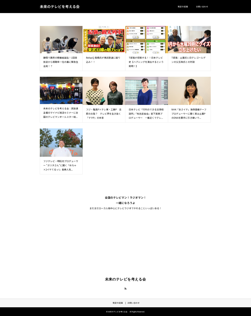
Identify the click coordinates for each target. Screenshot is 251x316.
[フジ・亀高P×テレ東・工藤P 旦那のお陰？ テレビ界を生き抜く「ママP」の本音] (104, 91)
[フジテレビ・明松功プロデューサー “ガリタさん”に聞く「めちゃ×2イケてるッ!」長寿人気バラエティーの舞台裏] (61, 142)
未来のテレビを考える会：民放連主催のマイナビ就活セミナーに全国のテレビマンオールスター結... (60, 113)
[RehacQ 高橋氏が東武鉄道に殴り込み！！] (104, 39)
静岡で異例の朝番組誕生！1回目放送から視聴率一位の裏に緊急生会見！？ (60, 62)
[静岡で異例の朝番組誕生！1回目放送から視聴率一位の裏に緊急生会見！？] (61, 39)
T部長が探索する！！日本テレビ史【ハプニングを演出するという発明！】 (146, 62)
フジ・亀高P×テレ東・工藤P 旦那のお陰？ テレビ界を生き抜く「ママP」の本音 (103, 114)
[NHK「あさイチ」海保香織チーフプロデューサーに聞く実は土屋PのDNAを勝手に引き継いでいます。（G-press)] (189, 91)
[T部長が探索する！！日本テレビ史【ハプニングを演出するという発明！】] (146, 39)
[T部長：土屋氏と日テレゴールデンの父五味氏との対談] (189, 39)
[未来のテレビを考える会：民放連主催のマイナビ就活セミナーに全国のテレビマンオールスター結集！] (61, 90)
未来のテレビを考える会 (60, 6)
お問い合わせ (202, 6)
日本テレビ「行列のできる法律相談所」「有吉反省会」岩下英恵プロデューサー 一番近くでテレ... (146, 114)
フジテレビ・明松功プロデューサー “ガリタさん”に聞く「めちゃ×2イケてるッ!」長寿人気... (60, 165)
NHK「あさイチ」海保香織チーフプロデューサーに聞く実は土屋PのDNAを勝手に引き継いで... (188, 114)
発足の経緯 (184, 6)
